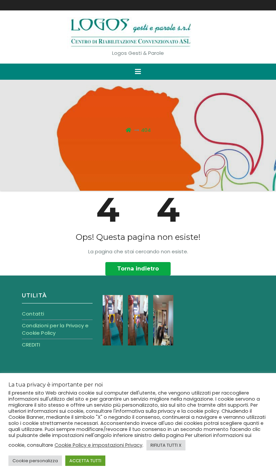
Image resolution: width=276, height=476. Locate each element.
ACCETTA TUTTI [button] (85, 460)
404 (146, 130)
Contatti (33, 313)
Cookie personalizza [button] (35, 460)
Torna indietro (138, 268)
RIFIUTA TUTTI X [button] (165, 445)
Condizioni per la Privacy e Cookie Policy (55, 329)
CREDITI (31, 344)
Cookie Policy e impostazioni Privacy (98, 445)
